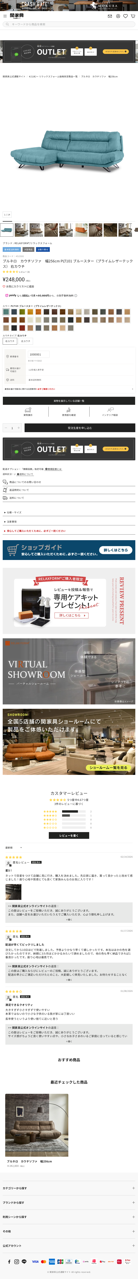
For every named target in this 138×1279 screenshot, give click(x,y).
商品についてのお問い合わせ (25, 482)
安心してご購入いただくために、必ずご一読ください (36, 530)
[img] (13, 857)
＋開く (69, 919)
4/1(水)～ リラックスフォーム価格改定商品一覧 (53, 76)
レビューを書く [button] (69, 835)
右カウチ (9, 341)
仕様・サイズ (14, 512)
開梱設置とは (54, 469)
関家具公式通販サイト (14, 76)
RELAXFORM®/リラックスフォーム (33, 243)
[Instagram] (16, 1261)
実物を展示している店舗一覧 (69, 400)
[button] (69, 24)
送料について (26, 474)
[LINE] (24, 1261)
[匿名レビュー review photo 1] (13, 892)
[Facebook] (9, 1261)
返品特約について (19, 490)
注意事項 (12, 521)
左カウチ (25, 341)
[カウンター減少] (6, 428)
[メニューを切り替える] (5, 16)
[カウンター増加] (19, 428)
